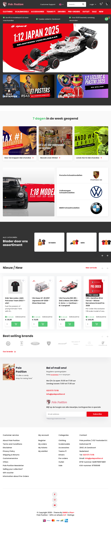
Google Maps (55, 375)
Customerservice (10, 458)
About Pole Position (11, 440)
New (101, 11)
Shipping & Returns (11, 455)
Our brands (8, 351)
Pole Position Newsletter (13, 465)
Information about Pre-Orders (16, 476)
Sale (94, 11)
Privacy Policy (9, 451)
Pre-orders (74, 11)
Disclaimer (7, 447)
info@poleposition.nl (55, 394)
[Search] (83, 4)
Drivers (62, 11)
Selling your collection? (13, 469)
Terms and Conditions (12, 444)
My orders (42, 444)
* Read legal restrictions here (55, 419)
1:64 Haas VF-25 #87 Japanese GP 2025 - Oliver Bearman (41, 300)
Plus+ (72, 512)
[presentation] (102, 256)
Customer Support (47, 4)
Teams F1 (51, 11)
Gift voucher (8, 473)
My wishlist (43, 451)
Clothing (8, 11)
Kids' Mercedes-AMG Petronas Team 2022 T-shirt (15, 300)
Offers (5, 462)
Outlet (86, 11)
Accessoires (37, 11)
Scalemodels (22, 11)
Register (42, 440)
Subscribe (97, 414)
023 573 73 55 (52, 390)
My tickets (42, 447)
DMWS (65, 512)
